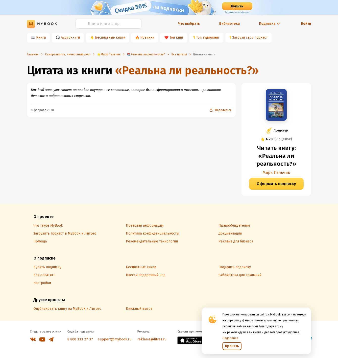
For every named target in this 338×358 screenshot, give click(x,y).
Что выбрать (189, 24)
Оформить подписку (276, 183)
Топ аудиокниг (207, 37)
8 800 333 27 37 (80, 339)
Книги (41, 37)
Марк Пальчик (276, 172)
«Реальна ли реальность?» (187, 70)
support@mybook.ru (114, 339)
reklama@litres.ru (152, 339)
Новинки (147, 37)
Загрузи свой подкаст (250, 37)
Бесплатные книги (110, 37)
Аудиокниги (70, 37)
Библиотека (229, 24)
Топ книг (176, 37)
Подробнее (230, 338)
